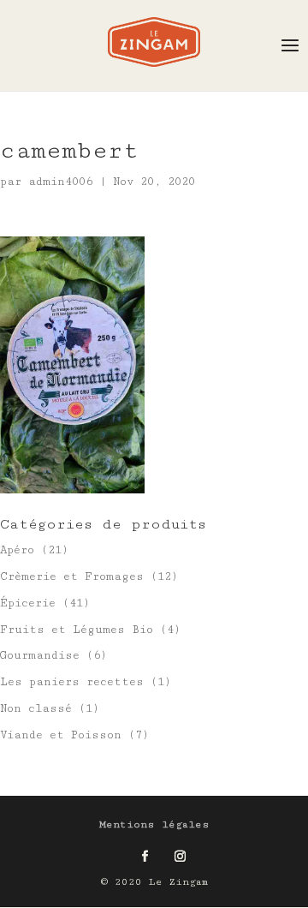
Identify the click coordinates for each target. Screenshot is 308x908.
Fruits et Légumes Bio (76, 629)
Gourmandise (40, 655)
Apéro (17, 550)
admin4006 (60, 181)
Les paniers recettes (72, 682)
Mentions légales (154, 824)
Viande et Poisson (60, 735)
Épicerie (28, 603)
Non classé (36, 708)
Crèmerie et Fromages (72, 576)
